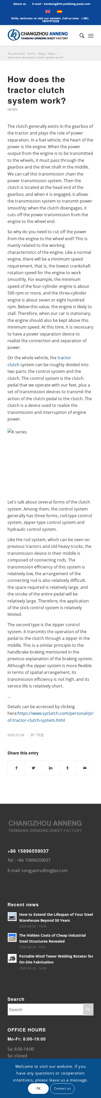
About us (19, 4)
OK (38, 1088)
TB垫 (40, 734)
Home (31, 53)
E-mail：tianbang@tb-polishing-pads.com (61, 4)
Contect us (62, 1088)
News (51, 53)
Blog (42, 53)
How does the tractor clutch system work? (37, 89)
